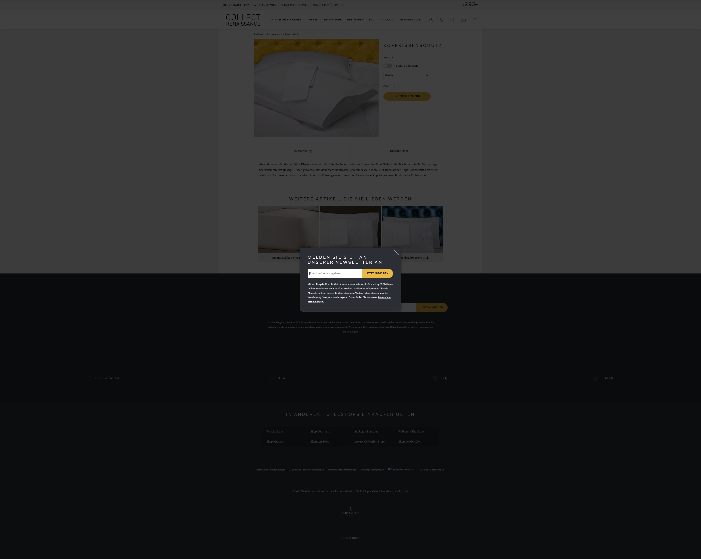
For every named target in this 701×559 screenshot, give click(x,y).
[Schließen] (396, 252)
